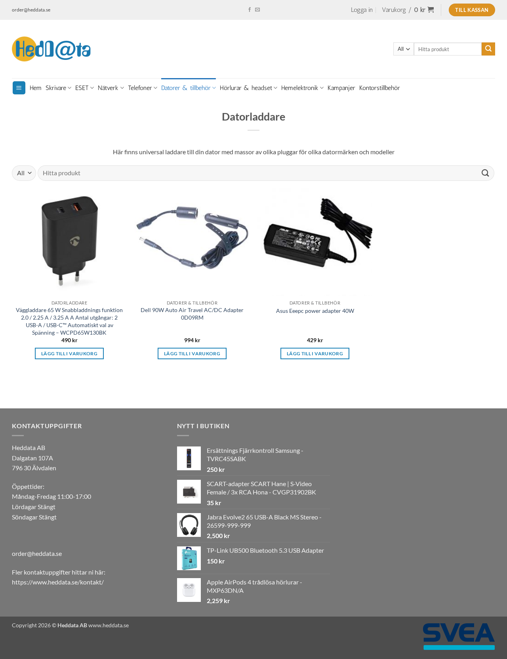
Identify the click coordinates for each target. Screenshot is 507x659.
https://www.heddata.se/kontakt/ (58, 582)
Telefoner (140, 88)
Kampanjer (341, 88)
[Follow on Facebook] (249, 10)
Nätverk (108, 88)
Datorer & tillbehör (186, 88)
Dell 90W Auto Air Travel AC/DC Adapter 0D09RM (192, 314)
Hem (36, 88)
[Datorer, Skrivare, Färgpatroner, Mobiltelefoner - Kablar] (51, 49)
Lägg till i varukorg (69, 353)
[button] (362, 10)
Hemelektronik (299, 88)
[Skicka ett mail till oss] (257, 10)
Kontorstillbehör (379, 88)
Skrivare (56, 88)
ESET (82, 88)
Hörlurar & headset (246, 88)
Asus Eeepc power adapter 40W (315, 310)
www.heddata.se (108, 625)
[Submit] (488, 49)
